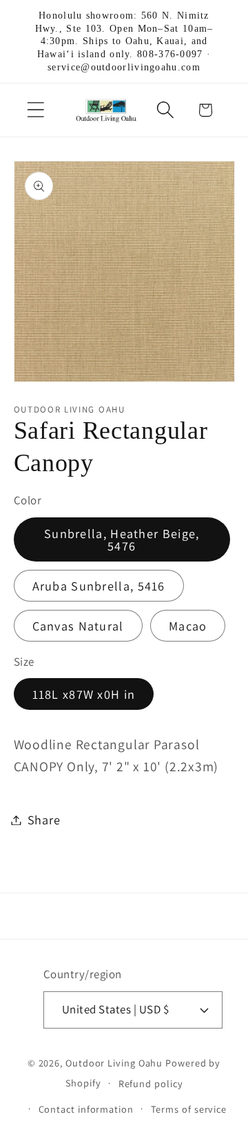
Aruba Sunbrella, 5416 (98, 585)
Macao (188, 625)
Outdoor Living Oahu (114, 1062)
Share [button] (44, 819)
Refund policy (150, 1083)
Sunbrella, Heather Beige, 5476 (122, 539)
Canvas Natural (78, 625)
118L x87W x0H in (84, 694)
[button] (35, 110)
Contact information (86, 1108)
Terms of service (189, 1108)
